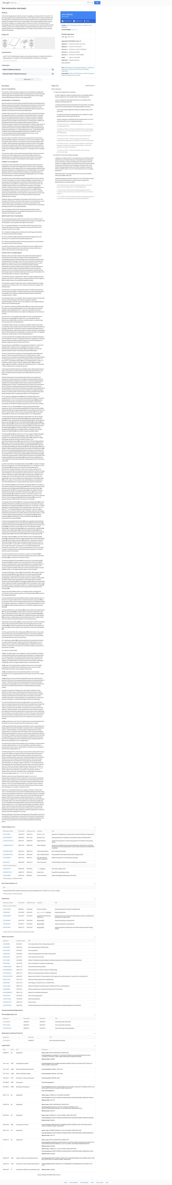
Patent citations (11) (69, 67)
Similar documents (73, 69)
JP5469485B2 (6, 944)
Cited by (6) (91, 67)
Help (107, 1182)
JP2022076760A (7, 1005)
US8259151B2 (6, 995)
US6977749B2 (6, 986)
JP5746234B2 (6, 920)
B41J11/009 (8, 56)
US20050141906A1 (8, 840)
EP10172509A (6, 1025)
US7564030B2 (6, 857)
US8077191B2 (6, 979)
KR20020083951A (7, 992)
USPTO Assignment (89, 73)
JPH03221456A (7, 999)
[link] (28, 57)
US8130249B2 (6, 909)
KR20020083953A (7, 969)
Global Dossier (71, 75)
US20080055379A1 (8, 845)
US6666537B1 (6, 947)
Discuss (78, 75)
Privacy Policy (99, 1182)
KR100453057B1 (7, 973)
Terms (92, 1182)
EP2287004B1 (6, 957)
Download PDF (68, 21)
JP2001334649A (7, 837)
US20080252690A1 (8, 851)
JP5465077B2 (6, 953)
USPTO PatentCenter (78, 73)
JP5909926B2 (6, 912)
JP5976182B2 (6, 924)
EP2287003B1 (6, 982)
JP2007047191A (7, 872)
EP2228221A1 (6, 862)
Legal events (65, 69)
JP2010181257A (7, 1028)
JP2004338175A (7, 1002)
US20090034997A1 (8, 854)
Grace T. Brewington (71, 25)
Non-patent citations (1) (81, 67)
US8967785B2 (6, 916)
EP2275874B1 (6, 950)
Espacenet (64, 75)
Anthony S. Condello (82, 25)
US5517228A (6, 834)
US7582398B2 (6, 875)
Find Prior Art (78, 21)
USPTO (71, 73)
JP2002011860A (7, 966)
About (65, 1182)
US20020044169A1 (8, 976)
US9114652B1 (6, 960)
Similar (87, 21)
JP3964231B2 (6, 868)
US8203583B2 (6, 989)
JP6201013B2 (6, 927)
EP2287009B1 (6, 963)
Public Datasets (84, 1182)
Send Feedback (74, 1182)
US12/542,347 (6, 1021)
